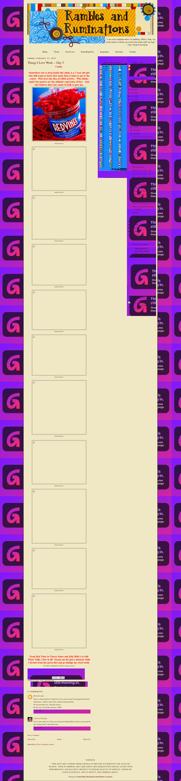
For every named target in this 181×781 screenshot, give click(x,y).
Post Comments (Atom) (45, 744)
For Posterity (137, 156)
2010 (133, 221)
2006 (133, 235)
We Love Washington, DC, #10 (144, 203)
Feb (134, 133)
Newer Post (32, 739)
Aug (135, 120)
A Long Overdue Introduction (143, 163)
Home (45, 51)
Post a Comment (33, 735)
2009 (133, 224)
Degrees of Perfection (140, 160)
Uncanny (136, 143)
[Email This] (53, 677)
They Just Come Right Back (143, 136)
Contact (132, 51)
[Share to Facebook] (60, 677)
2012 (133, 99)
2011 (133, 103)
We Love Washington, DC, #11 (144, 147)
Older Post (86, 739)
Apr (134, 127)
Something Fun (87, 51)
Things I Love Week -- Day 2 (143, 187)
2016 (133, 86)
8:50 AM (37, 711)
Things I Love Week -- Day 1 (143, 191)
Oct (134, 113)
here (62, 143)
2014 (133, 93)
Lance (131, 66)
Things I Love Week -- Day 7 (143, 170)
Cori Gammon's (143, 253)
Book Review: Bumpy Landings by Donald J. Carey (142, 197)
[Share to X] (58, 677)
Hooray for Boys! (139, 167)
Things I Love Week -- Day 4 (143, 180)
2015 (133, 89)
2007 (133, 231)
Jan (134, 217)
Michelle (37, 696)
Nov (135, 109)
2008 (133, 228)
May (135, 123)
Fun (41, 680)
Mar (134, 130)
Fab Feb (135, 212)
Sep (134, 116)
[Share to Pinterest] (63, 677)
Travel (56, 51)
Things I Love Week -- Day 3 (143, 184)
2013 (133, 96)
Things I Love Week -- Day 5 (46, 62)
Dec (134, 106)
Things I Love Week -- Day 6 (143, 174)
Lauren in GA (38, 718)
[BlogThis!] (55, 677)
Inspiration (104, 51)
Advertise (119, 51)
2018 (133, 82)
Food (37, 680)
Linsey (131, 69)
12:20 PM (38, 728)
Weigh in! (136, 140)
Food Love (69, 51)
